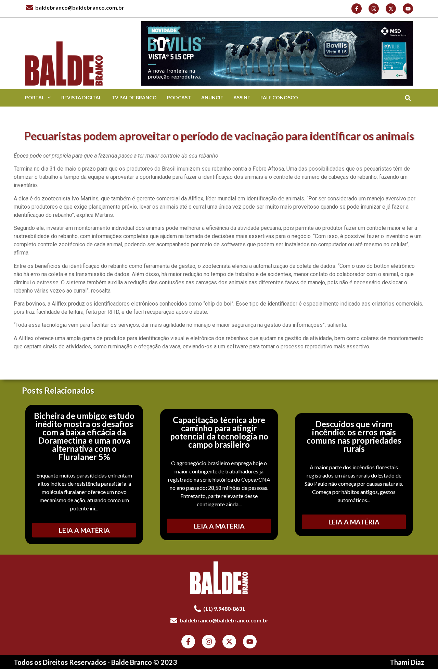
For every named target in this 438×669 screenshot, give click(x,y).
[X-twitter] (391, 8)
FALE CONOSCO (279, 97)
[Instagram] (374, 8)
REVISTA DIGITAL (81, 97)
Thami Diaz (407, 662)
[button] (407, 97)
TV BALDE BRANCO (134, 97)
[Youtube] (408, 8)
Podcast (179, 97)
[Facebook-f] (356, 8)
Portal (34, 97)
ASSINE (241, 97)
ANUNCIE (212, 97)
